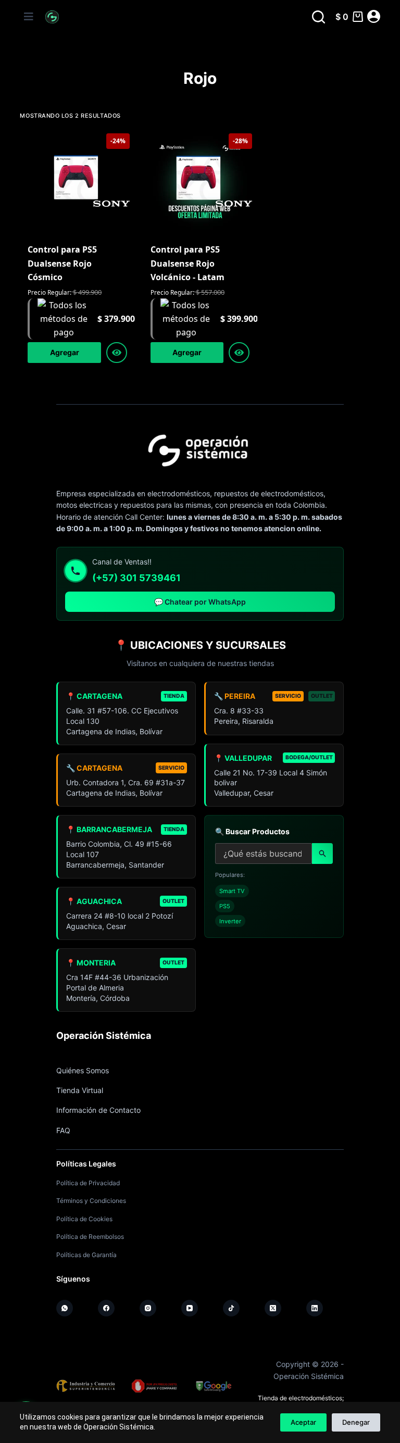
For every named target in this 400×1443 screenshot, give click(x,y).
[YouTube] (189, 1308)
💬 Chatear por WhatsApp (200, 601)
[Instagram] (148, 1308)
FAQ (63, 1130)
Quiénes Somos (82, 1070)
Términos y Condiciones (91, 1200)
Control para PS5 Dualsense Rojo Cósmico (62, 263)
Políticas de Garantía (86, 1255)
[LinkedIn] (314, 1308)
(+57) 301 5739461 (136, 577)
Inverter (230, 921)
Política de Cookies (84, 1219)
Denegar (356, 1422)
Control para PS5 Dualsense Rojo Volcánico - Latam (187, 263)
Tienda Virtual (79, 1090)
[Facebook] (106, 1308)
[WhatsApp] (64, 1308)
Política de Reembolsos (90, 1236)
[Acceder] (373, 16)
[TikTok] (231, 1308)
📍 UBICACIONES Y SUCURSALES (200, 645)
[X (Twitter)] (273, 1308)
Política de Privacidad (88, 1183)
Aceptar (303, 1422)
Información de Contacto (98, 1110)
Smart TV (232, 891)
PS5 (224, 906)
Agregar (64, 352)
